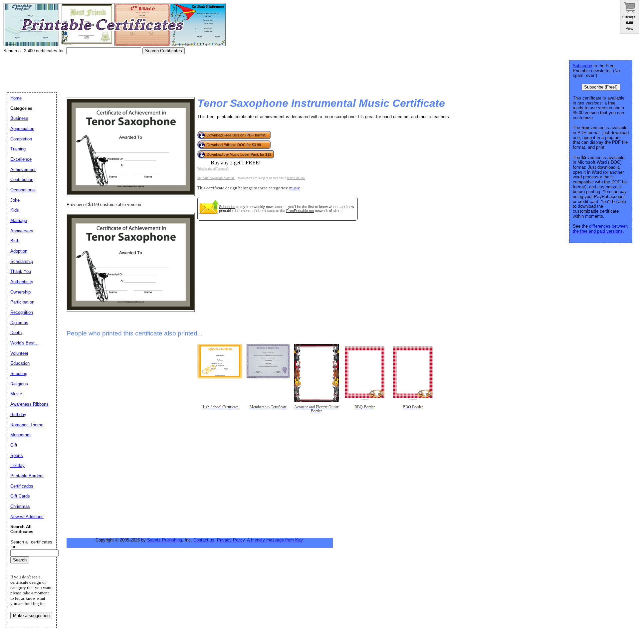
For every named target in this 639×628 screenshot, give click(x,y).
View (629, 28)
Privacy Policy (231, 539)
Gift (13, 445)
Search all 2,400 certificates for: (34, 50)
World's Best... (24, 342)
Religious (19, 383)
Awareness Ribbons (29, 404)
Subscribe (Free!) (600, 87)
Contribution (21, 179)
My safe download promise (216, 178)
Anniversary (21, 230)
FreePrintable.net (300, 211)
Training (18, 148)
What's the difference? (213, 168)
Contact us (203, 539)
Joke (15, 200)
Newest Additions (27, 516)
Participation (22, 302)
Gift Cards (20, 496)
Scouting (18, 373)
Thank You (20, 271)
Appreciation (22, 128)
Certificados (21, 486)
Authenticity (21, 281)
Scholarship (21, 261)
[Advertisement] (124, 71)
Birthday (18, 414)
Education (20, 363)
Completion (21, 138)
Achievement (23, 169)
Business (19, 118)
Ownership (20, 292)
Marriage (18, 220)
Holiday (17, 465)
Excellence (21, 159)
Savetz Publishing (164, 539)
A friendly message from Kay (275, 539)
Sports (16, 455)
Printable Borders (27, 475)
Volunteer (19, 353)
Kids (14, 210)
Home (16, 98)
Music (16, 393)
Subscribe (227, 207)
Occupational (23, 189)
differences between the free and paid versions (600, 229)
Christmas (20, 506)
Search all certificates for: (31, 544)
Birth (14, 240)
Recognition (21, 312)
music (294, 188)
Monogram (20, 434)
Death (16, 332)
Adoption (18, 251)
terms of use (296, 178)
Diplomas (19, 322)
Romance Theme (26, 424)
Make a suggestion (31, 615)
